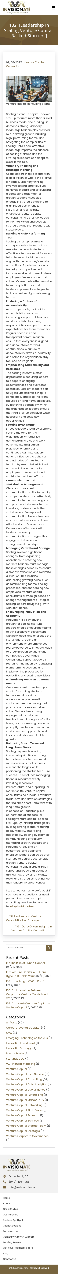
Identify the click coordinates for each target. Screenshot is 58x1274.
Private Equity (15, 1053)
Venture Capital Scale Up (22, 1115)
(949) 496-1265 (19, 1182)
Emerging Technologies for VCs (27, 1038)
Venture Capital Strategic (23, 1131)
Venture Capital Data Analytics (26, 1084)
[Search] (49, 948)
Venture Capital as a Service (25, 1074)
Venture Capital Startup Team (26, 1126)
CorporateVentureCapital (23, 1027)
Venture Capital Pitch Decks (24, 1110)
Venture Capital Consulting (24, 1079)
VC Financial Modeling (20, 1064)
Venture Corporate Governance (27, 1136)
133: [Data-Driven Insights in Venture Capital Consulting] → (31, 928)
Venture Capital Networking (24, 1105)
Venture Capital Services (22, 1120)
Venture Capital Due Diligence (25, 1089)
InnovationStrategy (19, 1048)
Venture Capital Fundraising (24, 1095)
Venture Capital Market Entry (25, 1100)
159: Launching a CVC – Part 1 (25, 981)
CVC (9, 1033)
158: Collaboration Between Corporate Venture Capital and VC (27, 994)
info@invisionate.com (24, 906)
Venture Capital (16, 1069)
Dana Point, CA (18, 1176)
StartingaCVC (15, 1058)
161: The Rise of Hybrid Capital (25, 963)
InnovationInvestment (20, 1043)
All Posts (11, 1022)
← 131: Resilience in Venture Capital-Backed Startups (23, 918)
